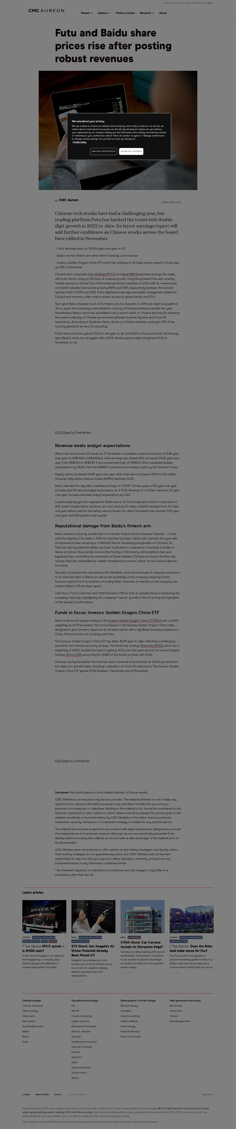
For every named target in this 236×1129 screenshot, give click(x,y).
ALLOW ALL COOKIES (131, 151)
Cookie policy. (80, 142)
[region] (119, 136)
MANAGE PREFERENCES (103, 151)
